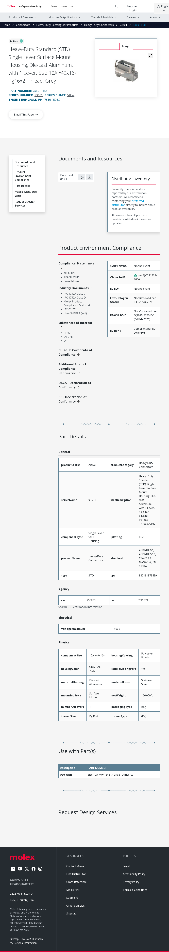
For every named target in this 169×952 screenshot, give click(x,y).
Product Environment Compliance (23, 176)
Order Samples (75, 905)
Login (132, 10)
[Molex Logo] (24, 6)
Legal (126, 866)
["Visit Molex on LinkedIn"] (13, 868)
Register (132, 6)
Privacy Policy (131, 882)
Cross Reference (76, 882)
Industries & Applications (62, 17)
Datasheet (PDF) (66, 177)
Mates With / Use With (26, 193)
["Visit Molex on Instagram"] (40, 868)
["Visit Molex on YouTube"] (19, 868)
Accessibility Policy (134, 874)
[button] (150, 55)
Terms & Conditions (135, 890)
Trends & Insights (102, 17)
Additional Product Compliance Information (72, 368)
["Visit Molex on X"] (26, 868)
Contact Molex (75, 866)
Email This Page (24, 114)
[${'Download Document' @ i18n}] (89, 177)
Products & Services (21, 17)
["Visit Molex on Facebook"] (33, 868)
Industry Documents (73, 288)
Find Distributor (76, 874)
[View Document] (81, 177)
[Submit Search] (116, 6)
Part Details (22, 186)
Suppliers (72, 898)
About (154, 17)
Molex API (72, 890)
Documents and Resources (25, 164)
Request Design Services (25, 203)
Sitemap (14, 938)
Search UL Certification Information (80, 607)
